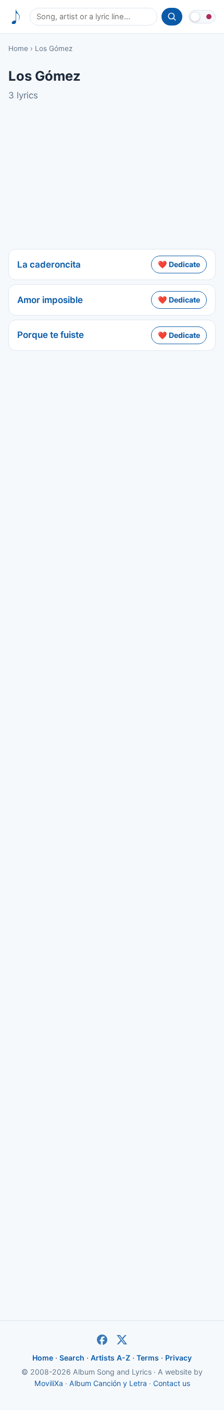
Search (71, 1357)
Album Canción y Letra (108, 1383)
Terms (147, 1357)
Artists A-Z (110, 1357)
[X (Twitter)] (122, 1340)
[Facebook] (102, 1340)
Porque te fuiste (50, 335)
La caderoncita (49, 264)
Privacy (178, 1357)
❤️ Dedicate (179, 264)
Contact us (171, 1383)
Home (18, 48)
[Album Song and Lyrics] (15, 16)
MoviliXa (48, 1383)
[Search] (171, 17)
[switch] (202, 16)
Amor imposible (50, 300)
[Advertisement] (112, 175)
